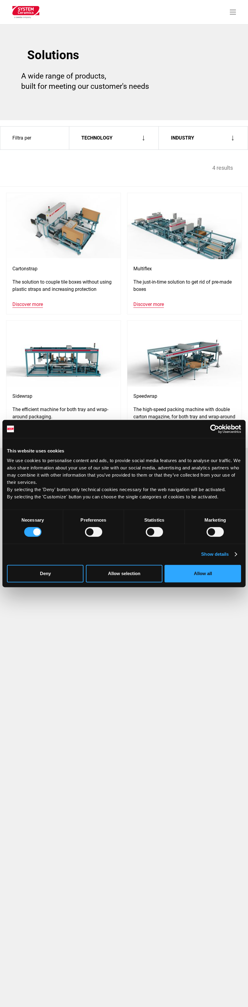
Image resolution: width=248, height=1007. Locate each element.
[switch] (93, 532)
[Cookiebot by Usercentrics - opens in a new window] (214, 428)
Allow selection (124, 573)
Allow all (203, 573)
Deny (45, 573)
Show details (215, 554)
